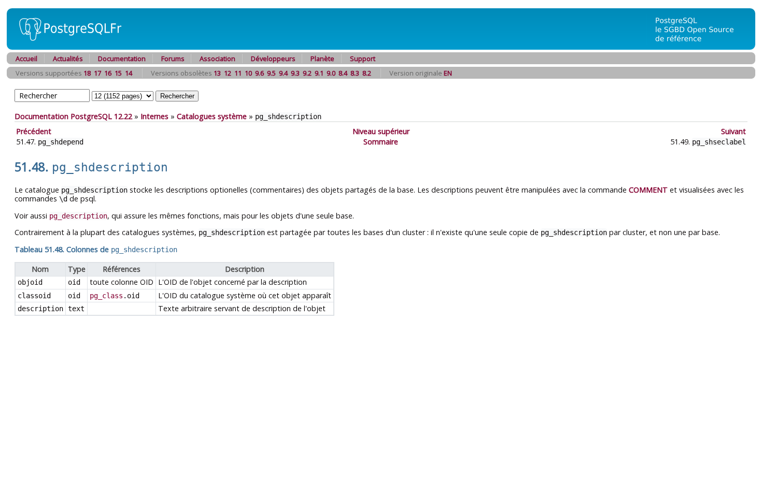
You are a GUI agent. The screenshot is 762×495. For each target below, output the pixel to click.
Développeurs (273, 58)
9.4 (283, 73)
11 (238, 73)
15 (118, 73)
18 (87, 73)
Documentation (122, 58)
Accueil (26, 58)
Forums (173, 58)
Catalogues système (212, 116)
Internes (154, 116)
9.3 (295, 73)
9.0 (331, 73)
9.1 (319, 73)
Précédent (33, 131)
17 (97, 73)
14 (128, 73)
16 (107, 73)
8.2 (366, 73)
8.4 (342, 73)
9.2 (307, 73)
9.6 (259, 73)
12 (227, 73)
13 (217, 73)
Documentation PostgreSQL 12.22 (73, 116)
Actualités (68, 58)
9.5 (271, 73)
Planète (322, 58)
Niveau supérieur (381, 131)
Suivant (733, 131)
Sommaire (380, 142)
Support (362, 58)
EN (448, 73)
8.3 (354, 73)
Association (217, 58)
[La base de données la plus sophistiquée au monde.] (700, 47)
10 (248, 73)
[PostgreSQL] (66, 47)
